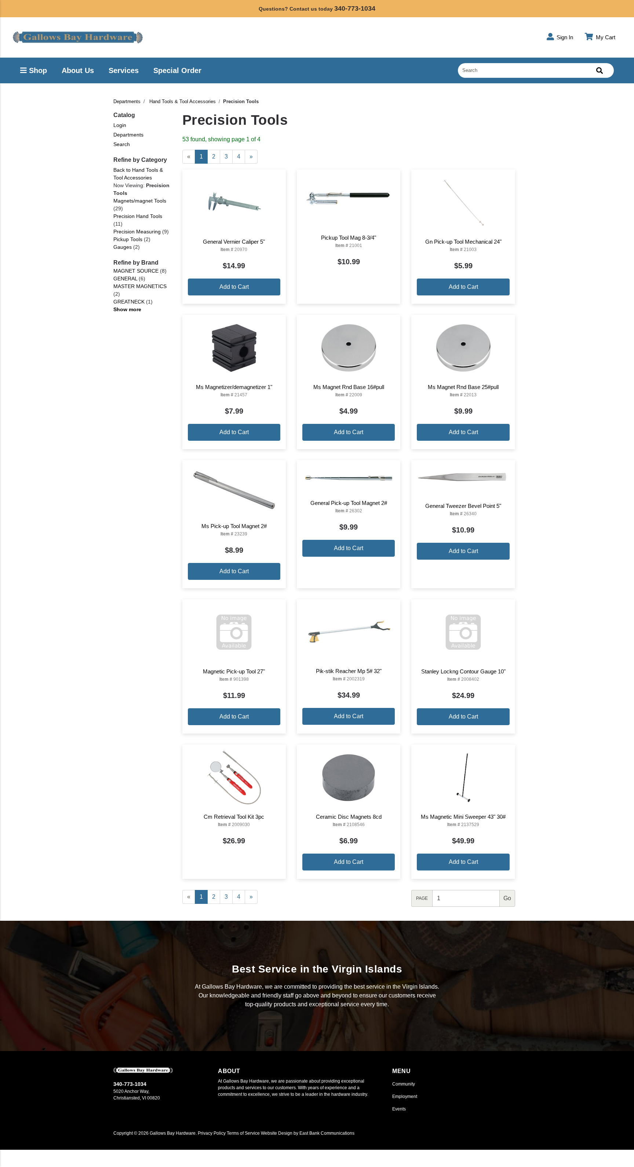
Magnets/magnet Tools (139, 201)
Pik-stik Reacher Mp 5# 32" (349, 671)
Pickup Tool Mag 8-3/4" (348, 238)
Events (399, 1109)
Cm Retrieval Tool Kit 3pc (234, 817)
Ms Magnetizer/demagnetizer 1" (234, 387)
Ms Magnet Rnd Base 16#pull (348, 387)
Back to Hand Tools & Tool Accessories (138, 174)
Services (124, 70)
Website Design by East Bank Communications (307, 1133)
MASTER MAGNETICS (140, 286)
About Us (78, 70)
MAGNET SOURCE (135, 271)
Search (121, 144)
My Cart (604, 37)
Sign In (564, 37)
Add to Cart (234, 287)
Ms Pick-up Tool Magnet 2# (234, 526)
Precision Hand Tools (137, 216)
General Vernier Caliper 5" (234, 242)
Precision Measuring (137, 232)
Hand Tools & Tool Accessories (182, 101)
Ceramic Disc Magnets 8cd (349, 817)
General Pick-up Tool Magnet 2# (348, 503)
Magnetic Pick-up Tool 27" (234, 671)
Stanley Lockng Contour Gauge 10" (463, 671)
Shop (37, 70)
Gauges (122, 247)
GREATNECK (129, 302)
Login (119, 125)
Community (403, 1084)
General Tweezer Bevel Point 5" (463, 506)
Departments (127, 101)
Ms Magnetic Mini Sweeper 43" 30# (463, 817)
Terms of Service (243, 1133)
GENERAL (125, 278)
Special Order (177, 70)
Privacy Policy (212, 1133)
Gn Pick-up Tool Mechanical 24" (463, 242)
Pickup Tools (127, 239)
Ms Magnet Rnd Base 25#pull (463, 387)
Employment (404, 1096)
